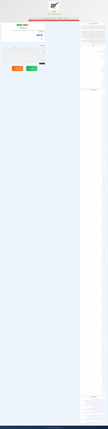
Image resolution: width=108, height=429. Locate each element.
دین (105, 58)
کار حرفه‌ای (104, 73)
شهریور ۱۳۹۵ (104, 257)
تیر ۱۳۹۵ (105, 260)
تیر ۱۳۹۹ (105, 188)
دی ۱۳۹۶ (105, 233)
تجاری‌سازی (104, 55)
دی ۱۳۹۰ (105, 341)
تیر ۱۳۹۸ (105, 206)
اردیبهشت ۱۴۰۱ (104, 155)
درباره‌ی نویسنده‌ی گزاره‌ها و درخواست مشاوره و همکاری (97, 38)
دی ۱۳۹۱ (105, 323)
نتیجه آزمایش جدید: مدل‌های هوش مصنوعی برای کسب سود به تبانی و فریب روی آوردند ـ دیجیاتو (94, 409)
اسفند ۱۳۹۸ (104, 194)
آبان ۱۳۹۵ (104, 254)
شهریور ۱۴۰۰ (104, 167)
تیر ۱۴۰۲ (105, 134)
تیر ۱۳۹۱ (105, 332)
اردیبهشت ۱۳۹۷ (104, 227)
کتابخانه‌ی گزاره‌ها (45, 18)
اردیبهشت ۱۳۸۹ (104, 371)
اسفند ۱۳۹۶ (104, 230)
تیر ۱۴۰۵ (105, 92)
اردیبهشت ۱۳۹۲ (104, 317)
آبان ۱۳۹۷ (104, 218)
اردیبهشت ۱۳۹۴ (104, 281)
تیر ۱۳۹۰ (105, 350)
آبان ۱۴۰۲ (104, 128)
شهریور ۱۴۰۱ (104, 149)
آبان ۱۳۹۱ (104, 326)
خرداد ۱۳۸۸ (104, 383)
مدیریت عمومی (104, 79)
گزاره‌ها (54, 11)
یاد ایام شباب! (104, 87)
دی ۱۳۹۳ (105, 287)
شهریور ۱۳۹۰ (104, 347)
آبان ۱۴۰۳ (104, 110)
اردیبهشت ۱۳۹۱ (104, 335)
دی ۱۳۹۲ (105, 305)
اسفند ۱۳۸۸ (104, 374)
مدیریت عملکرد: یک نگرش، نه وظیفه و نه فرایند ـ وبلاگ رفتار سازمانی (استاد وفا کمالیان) (95, 400)
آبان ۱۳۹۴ (104, 272)
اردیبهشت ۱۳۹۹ (104, 191)
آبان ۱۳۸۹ (104, 362)
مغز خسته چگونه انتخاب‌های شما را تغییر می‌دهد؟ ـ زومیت (98, 411)
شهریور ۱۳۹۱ (104, 329)
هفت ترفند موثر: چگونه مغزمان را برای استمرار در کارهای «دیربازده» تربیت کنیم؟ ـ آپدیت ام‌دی (94, 415)
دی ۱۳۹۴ (105, 269)
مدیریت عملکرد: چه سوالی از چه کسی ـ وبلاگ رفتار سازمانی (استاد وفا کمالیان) (96, 402)
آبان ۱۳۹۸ (104, 200)
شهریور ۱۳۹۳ (104, 293)
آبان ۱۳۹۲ (104, 308)
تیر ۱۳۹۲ (105, 314)
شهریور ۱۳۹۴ (104, 275)
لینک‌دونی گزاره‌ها (93, 396)
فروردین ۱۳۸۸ (104, 386)
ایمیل (29, 47)
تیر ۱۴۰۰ (105, 170)
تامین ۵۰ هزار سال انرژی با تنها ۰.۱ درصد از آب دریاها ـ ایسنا (98, 418)
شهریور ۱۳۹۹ (104, 185)
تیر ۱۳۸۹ (105, 368)
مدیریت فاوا (104, 82)
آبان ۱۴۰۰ (104, 164)
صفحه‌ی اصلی (66, 18)
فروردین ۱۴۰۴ (104, 104)
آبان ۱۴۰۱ (104, 146)
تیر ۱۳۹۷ (105, 224)
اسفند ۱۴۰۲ (104, 122)
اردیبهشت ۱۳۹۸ (104, 209)
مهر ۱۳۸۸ (104, 380)
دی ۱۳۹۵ (105, 251)
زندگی (105, 61)
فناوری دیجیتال (104, 69)
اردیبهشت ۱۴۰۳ (104, 119)
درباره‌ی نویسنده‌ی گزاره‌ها (53, 18)
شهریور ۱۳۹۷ (104, 221)
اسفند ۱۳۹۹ (104, 176)
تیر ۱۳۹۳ (105, 296)
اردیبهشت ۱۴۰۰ (104, 173)
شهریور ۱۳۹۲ (104, 311)
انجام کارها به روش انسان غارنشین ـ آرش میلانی (100, 406)
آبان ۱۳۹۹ (104, 182)
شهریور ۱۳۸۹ (104, 365)
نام (43, 47)
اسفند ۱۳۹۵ (104, 248)
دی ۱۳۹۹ (105, 179)
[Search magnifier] (29, 20)
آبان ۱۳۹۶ (104, 236)
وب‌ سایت (14, 47)
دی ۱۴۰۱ (105, 143)
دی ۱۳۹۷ (105, 215)
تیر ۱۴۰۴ (105, 101)
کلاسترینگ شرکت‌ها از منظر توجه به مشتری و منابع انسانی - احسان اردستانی (96, 408)
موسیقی (105, 85)
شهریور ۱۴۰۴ (104, 98)
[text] (28, 25)
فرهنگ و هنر (104, 67)
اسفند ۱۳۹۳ (104, 284)
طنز (105, 64)
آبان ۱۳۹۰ (104, 344)
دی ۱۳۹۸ (105, 197)
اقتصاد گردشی (104, 52)
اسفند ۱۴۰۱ (104, 140)
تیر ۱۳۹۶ (105, 242)
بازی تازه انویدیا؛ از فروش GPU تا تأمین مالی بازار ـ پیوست (98, 399)
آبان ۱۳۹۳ (104, 290)
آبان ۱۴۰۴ (104, 95)
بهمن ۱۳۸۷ (104, 389)
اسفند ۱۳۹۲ (104, 302)
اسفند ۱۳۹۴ (104, 266)
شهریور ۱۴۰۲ (104, 131)
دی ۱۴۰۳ (105, 107)
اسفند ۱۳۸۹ (104, 356)
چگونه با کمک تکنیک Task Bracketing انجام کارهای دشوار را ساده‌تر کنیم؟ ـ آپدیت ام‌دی (95, 405)
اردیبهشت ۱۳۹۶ (104, 245)
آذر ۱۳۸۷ (105, 392)
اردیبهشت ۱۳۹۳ (104, 299)
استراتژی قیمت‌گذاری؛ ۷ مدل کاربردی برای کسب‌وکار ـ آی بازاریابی (97, 403)
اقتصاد (105, 49)
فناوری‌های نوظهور (103, 70)
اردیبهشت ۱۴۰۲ (104, 137)
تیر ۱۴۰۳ (105, 116)
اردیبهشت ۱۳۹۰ (104, 353)
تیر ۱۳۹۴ (105, 278)
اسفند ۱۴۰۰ (104, 158)
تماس (40, 18)
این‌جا (103, 29)
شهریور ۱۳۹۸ (104, 203)
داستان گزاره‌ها (60, 18)
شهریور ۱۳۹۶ (104, 239)
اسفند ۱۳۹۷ (104, 212)
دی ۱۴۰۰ (105, 161)
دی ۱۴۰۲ (105, 125)
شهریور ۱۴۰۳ (104, 113)
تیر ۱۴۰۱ (105, 152)
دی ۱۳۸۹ (105, 359)
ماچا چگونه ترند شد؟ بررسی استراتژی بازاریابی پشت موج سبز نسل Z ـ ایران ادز (96, 416)
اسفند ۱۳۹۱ (104, 320)
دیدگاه (43, 51)
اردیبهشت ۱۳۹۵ (104, 263)
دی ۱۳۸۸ (105, 377)
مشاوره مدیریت (104, 84)
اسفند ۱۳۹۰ (104, 338)
